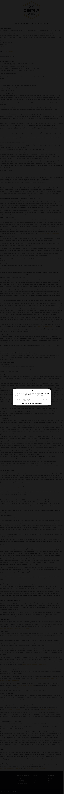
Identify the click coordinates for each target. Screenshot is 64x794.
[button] (46, 389)
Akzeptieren (21, 401)
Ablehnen (30, 401)
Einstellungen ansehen (41, 401)
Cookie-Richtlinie (27, 404)
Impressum (38, 404)
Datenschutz (33, 404)
